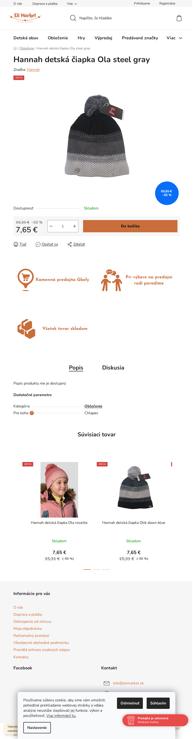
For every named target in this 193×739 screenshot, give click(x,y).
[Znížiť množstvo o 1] (51, 226)
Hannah (33, 69)
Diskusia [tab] (113, 367)
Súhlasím (158, 703)
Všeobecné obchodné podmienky (41, 642)
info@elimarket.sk (128, 683)
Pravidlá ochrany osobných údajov (41, 649)
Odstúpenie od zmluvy (32, 621)
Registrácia (167, 3)
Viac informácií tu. (61, 715)
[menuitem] (26, 38)
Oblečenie (93, 406)
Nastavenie (37, 727)
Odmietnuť (130, 703)
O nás (17, 3)
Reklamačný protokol (31, 635)
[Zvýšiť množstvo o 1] (74, 226)
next (176, 514)
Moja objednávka (27, 628)
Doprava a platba (44, 3)
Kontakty (20, 657)
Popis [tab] (76, 367)
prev (17, 514)
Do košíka (130, 226)
